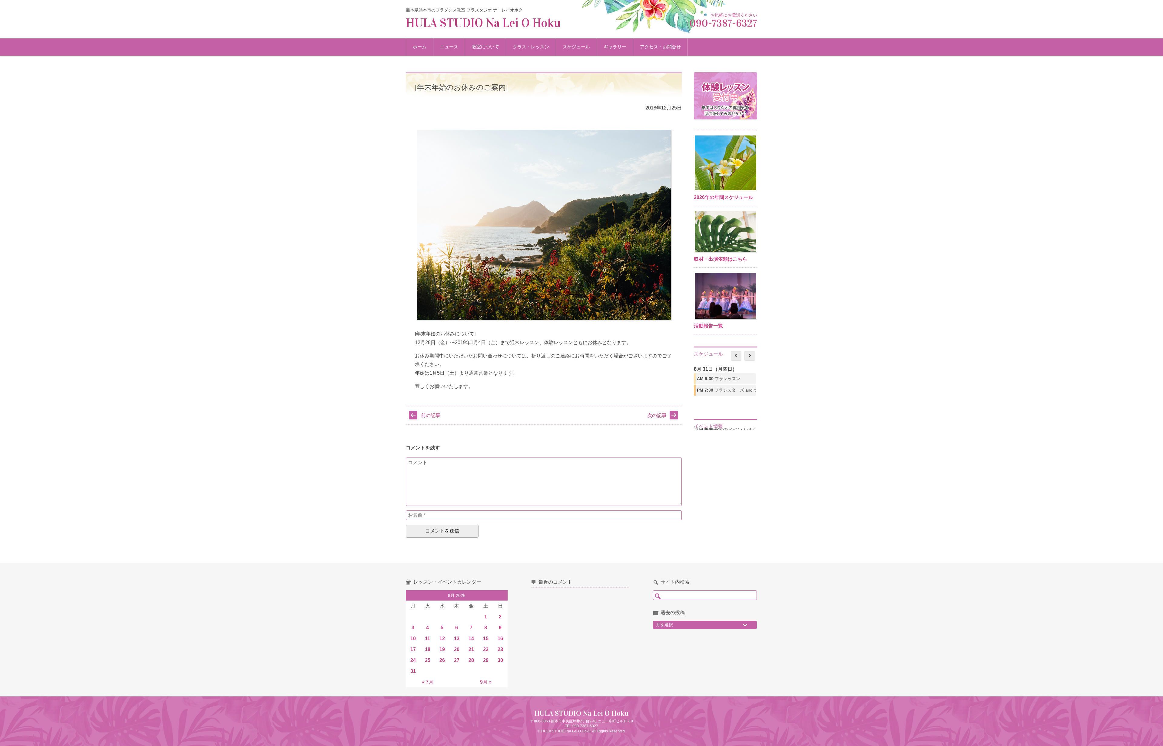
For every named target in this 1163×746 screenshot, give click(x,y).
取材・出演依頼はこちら (720, 259)
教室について (485, 46)
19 (442, 649)
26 (442, 660)
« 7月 (427, 682)
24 (413, 660)
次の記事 (657, 415)
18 (427, 649)
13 (456, 638)
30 (500, 660)
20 (456, 649)
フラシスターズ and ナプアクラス (726, 390)
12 (442, 638)
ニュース (449, 46)
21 (471, 649)
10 (413, 638)
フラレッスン (718, 378)
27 (456, 660)
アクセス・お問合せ (660, 46)
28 (471, 660)
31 (413, 671)
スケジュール (576, 46)
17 (413, 649)
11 (427, 638)
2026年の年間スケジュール (723, 197)
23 (500, 649)
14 (471, 638)
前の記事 (430, 415)
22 (486, 649)
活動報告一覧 (708, 325)
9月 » (486, 682)
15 (486, 638)
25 (427, 660)
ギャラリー (615, 46)
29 (486, 660)
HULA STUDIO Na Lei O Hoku (483, 22)
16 (500, 638)
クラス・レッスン (531, 46)
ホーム (419, 46)
